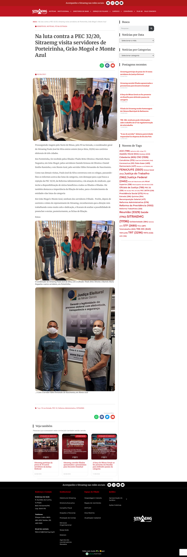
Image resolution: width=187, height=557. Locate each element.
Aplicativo (134, 151)
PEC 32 (55, 408)
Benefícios (41, 26)
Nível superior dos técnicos (142, 184)
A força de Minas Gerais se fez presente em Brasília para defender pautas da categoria (104, 466)
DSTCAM (87, 508)
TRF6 (123, 233)
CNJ (142, 157)
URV (123, 236)
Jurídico (115, 11)
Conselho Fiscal (66, 508)
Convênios (128, 11)
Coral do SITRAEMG (144, 160)
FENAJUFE (131, 169)
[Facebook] (108, 3)
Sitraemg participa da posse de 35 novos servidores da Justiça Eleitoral (43, 466)
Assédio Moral (129, 154)
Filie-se (140, 11)
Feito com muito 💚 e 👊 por (93, 551)
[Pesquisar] (151, 28)
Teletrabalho (127, 229)
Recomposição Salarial (132, 199)
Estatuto (63, 535)
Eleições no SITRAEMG (145, 166)
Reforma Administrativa (67, 408)
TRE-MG (143, 229)
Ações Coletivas (115, 505)
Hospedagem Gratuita (93, 498)
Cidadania (127, 157)
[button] (102, 65)
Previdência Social (131, 193)
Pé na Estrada (61, 26)
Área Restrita (89, 513)
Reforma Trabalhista (130, 209)
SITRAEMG (80, 408)
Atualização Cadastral (92, 518)
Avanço (144, 154)
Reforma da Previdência (136, 205)
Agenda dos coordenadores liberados (66, 542)
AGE (124, 151)
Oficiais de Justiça (131, 187)
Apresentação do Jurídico (115, 499)
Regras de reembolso (92, 503)
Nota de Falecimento (136, 181)
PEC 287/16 (147, 191)
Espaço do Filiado (100, 11)
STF (130, 225)
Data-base (142, 163)
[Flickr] (121, 3)
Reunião (129, 212)
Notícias (52, 11)
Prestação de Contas (68, 518)
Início (35, 22)
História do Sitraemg (68, 498)
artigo (143, 151)
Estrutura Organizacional (65, 524)
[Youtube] (117, 3)
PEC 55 (127, 190)
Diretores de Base (81, 11)
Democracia (127, 166)
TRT (135, 232)
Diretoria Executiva (67, 503)
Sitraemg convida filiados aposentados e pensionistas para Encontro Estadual (75, 465)
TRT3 (148, 233)
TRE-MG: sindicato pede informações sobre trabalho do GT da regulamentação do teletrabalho (136, 122)
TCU (141, 226)
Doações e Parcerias (67, 513)
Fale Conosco (150, 11)
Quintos (137, 196)
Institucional (63, 11)
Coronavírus (126, 163)
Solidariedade (139, 222)
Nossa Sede (64, 530)
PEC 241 (135, 190)
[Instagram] (112, 3)
